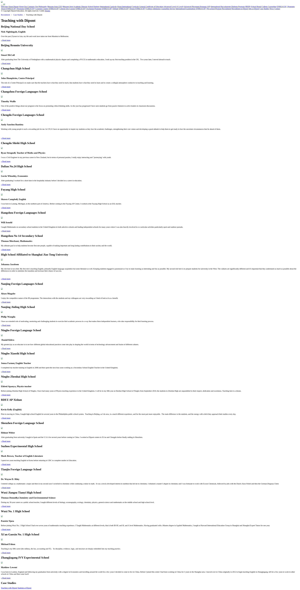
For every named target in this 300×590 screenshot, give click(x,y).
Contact (277, 9)
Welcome (4, 7)
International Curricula (108, 7)
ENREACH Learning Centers (36, 9)
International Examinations (185, 9)
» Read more (5, 40)
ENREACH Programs (286, 7)
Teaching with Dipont (9, 588)
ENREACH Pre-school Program (209, 9)
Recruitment (226, 9)
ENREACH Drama (127, 9)
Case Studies (264, 9)
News (272, 9)
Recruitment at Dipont (240, 9)
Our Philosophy (41, 7)
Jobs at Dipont (253, 9)
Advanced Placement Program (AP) (197, 7)
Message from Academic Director (75, 7)
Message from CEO (54, 7)
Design (47, 11)
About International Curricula (128, 7)
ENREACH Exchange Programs (88, 9)
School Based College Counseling (263, 7)
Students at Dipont (24, 588)
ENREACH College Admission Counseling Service (155, 9)
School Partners (93, 7)
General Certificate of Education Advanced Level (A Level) (161, 7)
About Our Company (27, 7)
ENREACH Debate (110, 9)
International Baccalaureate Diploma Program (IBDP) (231, 7)
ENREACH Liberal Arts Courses (62, 9)
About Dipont (13, 7)
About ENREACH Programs (12, 9)
